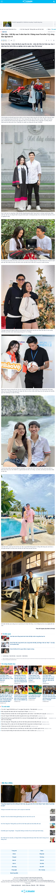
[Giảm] (9, 40)
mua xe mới (18, 656)
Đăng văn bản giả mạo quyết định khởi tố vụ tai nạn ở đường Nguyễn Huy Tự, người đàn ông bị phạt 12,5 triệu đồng (28, 718)
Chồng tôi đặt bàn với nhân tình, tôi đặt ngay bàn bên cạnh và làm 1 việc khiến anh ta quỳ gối (27, 713)
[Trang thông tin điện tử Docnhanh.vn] (27, 1)
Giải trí (14, 863)
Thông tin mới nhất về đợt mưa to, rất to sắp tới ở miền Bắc (19, 726)
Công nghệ (14, 869)
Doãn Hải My (24, 656)
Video (41, 850)
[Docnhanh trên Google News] (4, 40)
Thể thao (42, 857)
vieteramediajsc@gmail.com (47, 880)
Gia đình (42, 863)
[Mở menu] (2, 1)
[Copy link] (51, 40)
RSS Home (42, 885)
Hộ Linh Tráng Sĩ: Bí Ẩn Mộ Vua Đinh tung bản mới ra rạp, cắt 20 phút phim (23, 716)
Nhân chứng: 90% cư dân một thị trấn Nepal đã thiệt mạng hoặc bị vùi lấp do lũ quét (25, 724)
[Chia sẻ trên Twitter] (49, 40)
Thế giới (14, 857)
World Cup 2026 (14, 873)
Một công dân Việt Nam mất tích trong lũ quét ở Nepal (18, 711)
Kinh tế (14, 860)
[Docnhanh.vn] (28, 891)
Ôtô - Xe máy (42, 869)
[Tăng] (14, 40)
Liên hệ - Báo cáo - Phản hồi (28, 885)
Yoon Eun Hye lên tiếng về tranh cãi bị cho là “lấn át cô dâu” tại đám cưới (22, 730)
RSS (37, 885)
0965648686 (34, 880)
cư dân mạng (5, 656)
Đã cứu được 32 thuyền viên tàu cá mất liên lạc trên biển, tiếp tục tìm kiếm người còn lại (26, 728)
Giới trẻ (42, 860)
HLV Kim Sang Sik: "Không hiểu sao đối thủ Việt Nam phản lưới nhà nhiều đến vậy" (25, 722)
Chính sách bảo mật (16, 885)
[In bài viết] (54, 40)
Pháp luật (42, 853)
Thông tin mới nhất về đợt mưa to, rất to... (23, 29)
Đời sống (14, 866)
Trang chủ (14, 850)
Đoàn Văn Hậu (12, 656)
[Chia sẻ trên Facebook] (46, 40)
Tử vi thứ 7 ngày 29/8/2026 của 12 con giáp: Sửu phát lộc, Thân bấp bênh (22, 709)
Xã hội (14, 853)
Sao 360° (42, 866)
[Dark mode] (54, 1)
